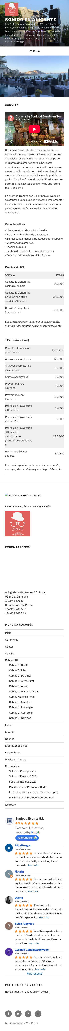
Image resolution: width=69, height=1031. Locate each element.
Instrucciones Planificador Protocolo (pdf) (33, 792)
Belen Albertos (24, 923)
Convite (9, 653)
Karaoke (10, 732)
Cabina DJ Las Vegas (21, 707)
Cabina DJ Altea (18, 686)
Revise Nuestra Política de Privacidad (27, 991)
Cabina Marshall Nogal (22, 696)
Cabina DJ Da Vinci (20, 675)
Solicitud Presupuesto (22, 771)
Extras (9, 725)
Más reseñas (34, 973)
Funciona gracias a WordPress (21, 1023)
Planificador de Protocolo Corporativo (31, 797)
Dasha (19, 897)
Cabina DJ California (21, 712)
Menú (36, 51)
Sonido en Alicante (30, 19)
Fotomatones (13, 752)
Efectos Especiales (16, 745)
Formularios (12, 766)
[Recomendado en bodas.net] (23, 495)
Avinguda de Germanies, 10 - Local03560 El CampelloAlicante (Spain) (25, 596)
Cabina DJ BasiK (18, 665)
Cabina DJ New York (20, 717)
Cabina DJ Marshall (20, 702)
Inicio (8, 632)
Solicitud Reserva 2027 (22, 781)
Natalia (19, 871)
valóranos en (25, 837)
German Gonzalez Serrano (32, 949)
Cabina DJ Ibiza (17, 670)
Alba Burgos (23, 845)
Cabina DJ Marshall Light (23, 691)
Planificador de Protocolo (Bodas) (28, 787)
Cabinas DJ (11, 660)
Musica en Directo (15, 759)
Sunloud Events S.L (29, 818)
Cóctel (9, 646)
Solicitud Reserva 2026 (23, 776)
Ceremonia (11, 639)
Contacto (10, 804)
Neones (9, 738)
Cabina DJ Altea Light (21, 680)
